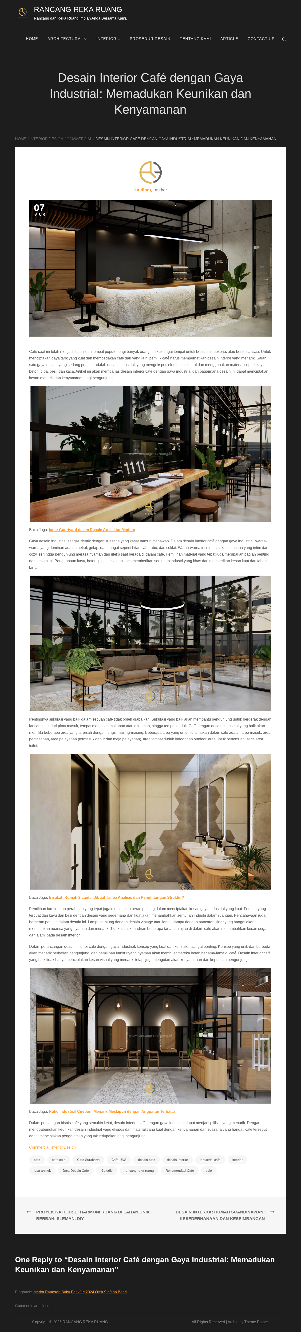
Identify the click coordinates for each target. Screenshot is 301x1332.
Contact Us (261, 39)
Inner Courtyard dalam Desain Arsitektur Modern (92, 530)
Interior (106, 39)
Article (229, 39)
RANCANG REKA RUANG (78, 9)
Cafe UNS (118, 1160)
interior (237, 1160)
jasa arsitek (42, 1170)
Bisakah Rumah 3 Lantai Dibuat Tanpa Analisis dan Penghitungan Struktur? (116, 897)
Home (32, 39)
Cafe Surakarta (88, 1160)
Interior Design (63, 1147)
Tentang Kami (195, 39)
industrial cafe (210, 1160)
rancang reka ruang (139, 1170)
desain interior (177, 1160)
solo (209, 1170)
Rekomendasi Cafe (180, 1170)
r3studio (107, 1170)
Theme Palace (256, 1322)
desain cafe (146, 1160)
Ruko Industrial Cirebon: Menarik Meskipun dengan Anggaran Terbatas (112, 1111)
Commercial (39, 1147)
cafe (37, 1160)
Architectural (65, 39)
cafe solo (58, 1160)
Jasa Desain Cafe (76, 1170)
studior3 (142, 190)
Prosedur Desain (150, 39)
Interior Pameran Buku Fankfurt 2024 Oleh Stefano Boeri (80, 1292)
